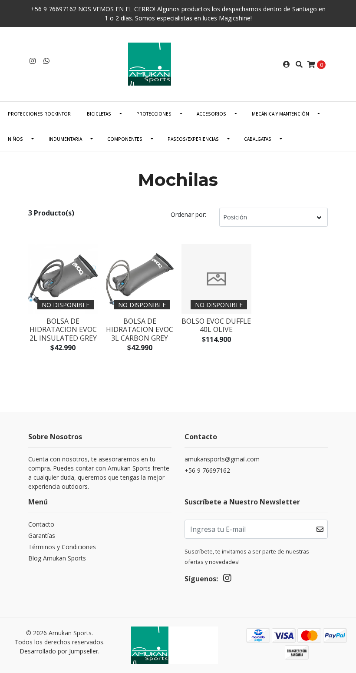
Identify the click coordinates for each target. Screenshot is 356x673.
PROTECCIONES (153, 114)
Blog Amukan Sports (57, 558)
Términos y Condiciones (62, 547)
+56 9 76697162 (207, 470)
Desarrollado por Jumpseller (59, 651)
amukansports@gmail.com (222, 459)
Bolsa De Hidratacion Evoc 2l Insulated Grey (63, 329)
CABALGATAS (257, 139)
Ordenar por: (188, 214)
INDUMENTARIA (65, 139)
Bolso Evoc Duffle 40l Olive (216, 325)
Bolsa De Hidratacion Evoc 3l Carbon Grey (139, 329)
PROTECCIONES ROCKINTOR (39, 114)
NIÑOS (15, 139)
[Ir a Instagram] (32, 61)
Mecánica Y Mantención (280, 114)
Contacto (41, 524)
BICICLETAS (99, 114)
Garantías (41, 535)
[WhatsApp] (46, 61)
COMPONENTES (124, 139)
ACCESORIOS (211, 114)
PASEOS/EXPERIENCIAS (193, 139)
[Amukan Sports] (178, 63)
